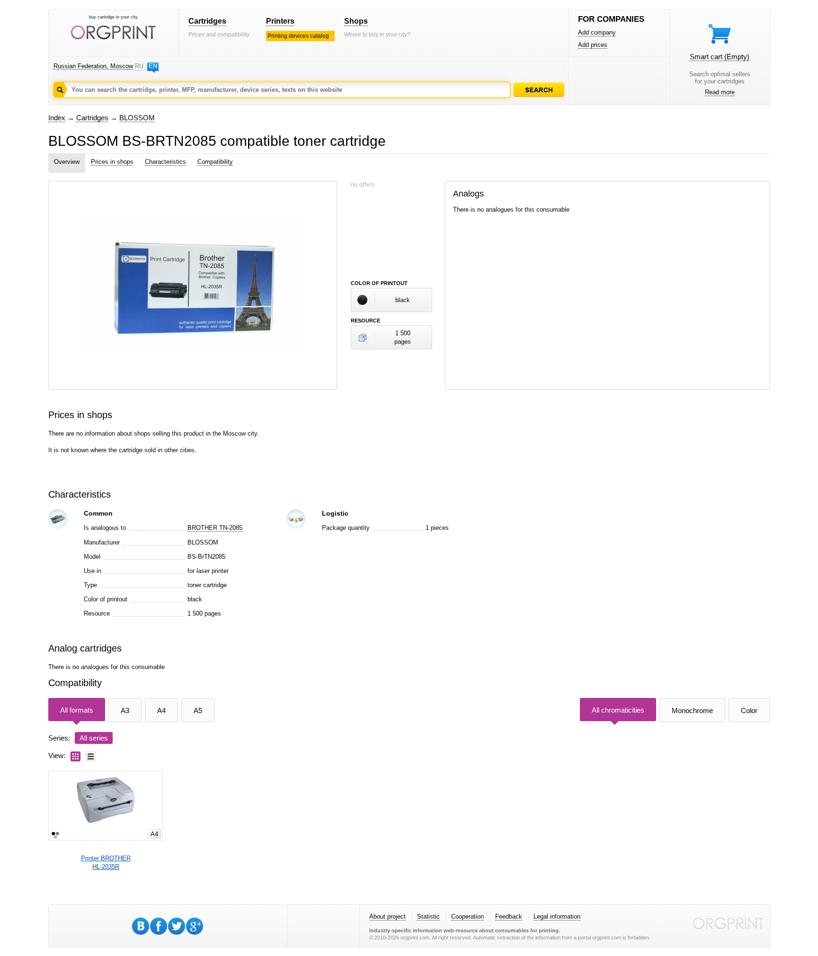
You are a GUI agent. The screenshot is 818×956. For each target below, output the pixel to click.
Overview (67, 161)
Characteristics (165, 161)
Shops (356, 21)
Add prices (592, 44)
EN (153, 66)
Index (56, 118)
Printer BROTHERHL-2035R (106, 862)
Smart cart (719, 57)
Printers (280, 21)
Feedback (508, 916)
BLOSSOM (137, 118)
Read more (720, 92)
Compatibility (215, 161)
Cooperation (467, 916)
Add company (597, 32)
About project (387, 916)
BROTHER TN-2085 (214, 527)
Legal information (556, 916)
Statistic (428, 916)
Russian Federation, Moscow (93, 66)
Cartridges (207, 21)
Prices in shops (112, 161)
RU (139, 66)
